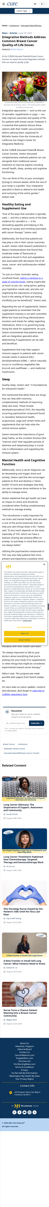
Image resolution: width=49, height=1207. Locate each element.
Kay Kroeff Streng (13, 918)
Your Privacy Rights (24, 1079)
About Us (24, 1043)
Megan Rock (11, 1020)
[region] (24, 603)
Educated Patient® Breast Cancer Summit (21, 753)
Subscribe (35, 723)
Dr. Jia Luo (10, 866)
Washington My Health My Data (24, 1076)
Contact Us (24, 1052)
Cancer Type (22, 11)
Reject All (24, 633)
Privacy (24, 1070)
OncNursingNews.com (24, 1064)
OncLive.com (24, 1061)
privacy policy (12, 730)
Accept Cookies (24, 640)
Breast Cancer (9, 744)
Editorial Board (24, 1049)
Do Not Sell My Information (25, 1073)
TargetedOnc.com (24, 1058)
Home (4, 25)
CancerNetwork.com (24, 1055)
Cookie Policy (27, 621)
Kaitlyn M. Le (11, 967)
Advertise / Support (24, 1046)
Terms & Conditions (24, 1067)
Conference (14, 25)
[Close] (44, 564)
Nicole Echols (12, 814)
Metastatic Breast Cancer (14, 748)
